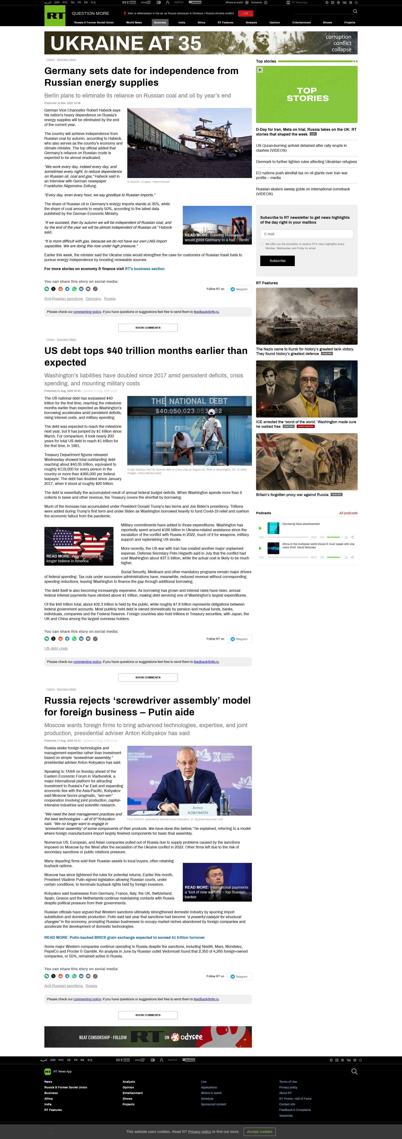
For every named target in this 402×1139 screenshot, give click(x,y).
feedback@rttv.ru (206, 312)
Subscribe (277, 261)
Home (50, 59)
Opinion (274, 22)
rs (82, 1060)
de (69, 1060)
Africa (201, 22)
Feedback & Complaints (295, 1110)
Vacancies (286, 1115)
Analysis (251, 22)
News (48, 1081)
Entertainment (301, 22)
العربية (47, 2)
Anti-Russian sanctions (63, 299)
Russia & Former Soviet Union (94, 22)
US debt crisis (56, 648)
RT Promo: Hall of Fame (295, 1098)
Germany (93, 299)
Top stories (266, 61)
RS (86, 2)
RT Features (225, 22)
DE (73, 2)
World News (134, 22)
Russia (110, 299)
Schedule (207, 1098)
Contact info (287, 1104)
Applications (209, 1087)
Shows (327, 22)
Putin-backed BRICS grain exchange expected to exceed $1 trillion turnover (124, 937)
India (182, 22)
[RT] (129, 2)
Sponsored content (213, 1104)
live (245, 13)
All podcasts (348, 513)
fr (75, 1060)
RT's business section (145, 269)
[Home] (55, 15)
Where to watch (211, 1093)
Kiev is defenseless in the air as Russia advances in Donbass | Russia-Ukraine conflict (181, 13)
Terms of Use (288, 1081)
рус (61, 1060)
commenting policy (87, 312)
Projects (349, 22)
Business (160, 22)
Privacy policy (288, 1087)
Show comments (148, 327)
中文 (93, 2)
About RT (285, 1093)
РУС (65, 2)
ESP (56, 2)
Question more (90, 13)
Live (203, 1081)
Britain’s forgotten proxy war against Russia (293, 495)
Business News (66, 59)
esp (52, 1060)
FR (79, 2)
